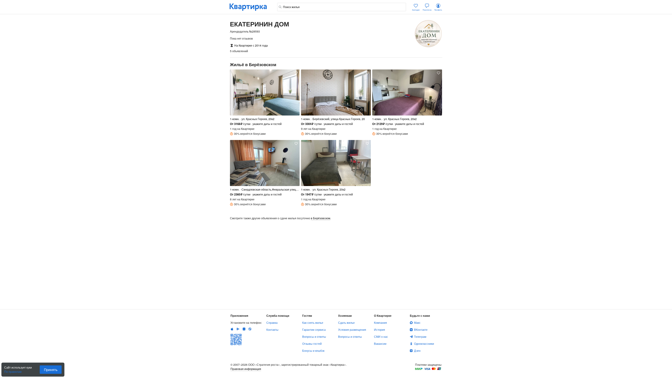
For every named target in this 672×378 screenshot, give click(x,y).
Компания (380, 323)
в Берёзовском (320, 218)
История (379, 330)
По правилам (13, 370)
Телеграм (420, 337)
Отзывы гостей (312, 344)
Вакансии (380, 344)
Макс (417, 323)
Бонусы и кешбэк (313, 351)
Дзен (417, 351)
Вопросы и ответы (314, 337)
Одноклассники (424, 344)
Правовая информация (245, 369)
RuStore (249, 329)
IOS (232, 329)
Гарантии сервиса (314, 330)
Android (238, 329)
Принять (50, 369)
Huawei (244, 329)
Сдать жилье (346, 323)
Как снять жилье (312, 323)
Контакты (272, 330)
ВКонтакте (421, 330)
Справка (272, 323)
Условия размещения (352, 330)
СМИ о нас (381, 337)
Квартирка (251, 7)
